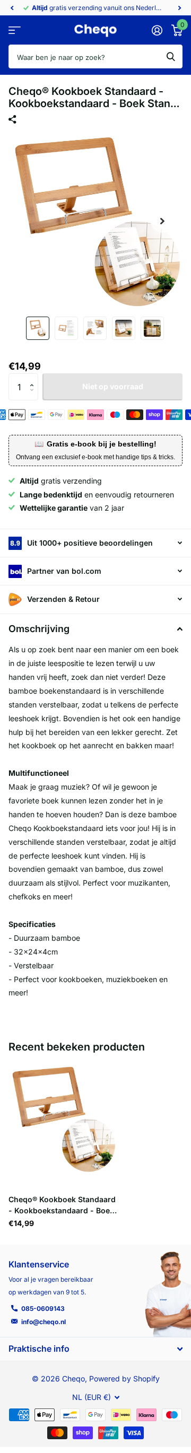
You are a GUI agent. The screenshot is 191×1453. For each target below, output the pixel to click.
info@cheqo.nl (43, 1322)
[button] (11, 8)
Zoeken (171, 56)
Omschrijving (39, 628)
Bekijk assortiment (14, 30)
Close (95, 1348)
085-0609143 (43, 1308)
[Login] (156, 30)
